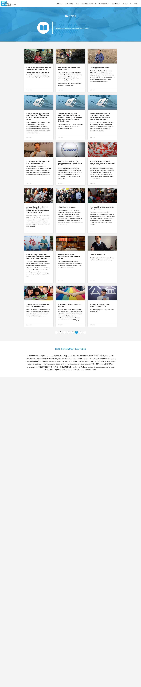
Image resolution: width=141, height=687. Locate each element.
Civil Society (98, 355)
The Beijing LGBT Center (67, 207)
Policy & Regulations (60, 367)
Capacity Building (60, 356)
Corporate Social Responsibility (47, 359)
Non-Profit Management (101, 364)
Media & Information (63, 364)
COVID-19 (60, 358)
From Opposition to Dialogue (100, 67)
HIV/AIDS (85, 361)
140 (72, 331)
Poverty (73, 367)
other (112, 364)
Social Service (67, 369)
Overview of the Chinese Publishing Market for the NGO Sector (69, 256)
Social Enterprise (105, 367)
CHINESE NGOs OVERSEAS (88, 3)
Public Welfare (81, 367)
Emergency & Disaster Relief (90, 358)
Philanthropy (43, 367)
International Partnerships (96, 361)
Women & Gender (90, 370)
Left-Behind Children (45, 364)
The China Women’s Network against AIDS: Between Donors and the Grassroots (102, 163)
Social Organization (56, 370)
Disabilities (65, 358)
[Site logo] (8, 3)
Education (78, 359)
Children (74, 356)
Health (80, 361)
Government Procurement (54, 361)
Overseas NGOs (32, 367)
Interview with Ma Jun (97, 254)
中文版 (135, 3)
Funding (34, 361)
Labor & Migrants (110, 361)
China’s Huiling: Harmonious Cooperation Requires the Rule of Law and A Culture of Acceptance (38, 256)
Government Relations (69, 361)
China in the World (84, 356)
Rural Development (93, 367)
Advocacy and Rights (36, 356)
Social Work (75, 369)
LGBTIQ (53, 364)
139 (68, 331)
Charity (69, 356)
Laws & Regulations (34, 364)
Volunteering (81, 369)
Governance (43, 361)
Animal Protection (49, 356)
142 (80, 331)
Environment (103, 359)
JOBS (77, 3)
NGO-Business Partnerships (84, 364)
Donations (71, 358)
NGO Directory (69, 3)
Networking (73, 364)
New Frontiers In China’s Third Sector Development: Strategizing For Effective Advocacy (70, 163)
